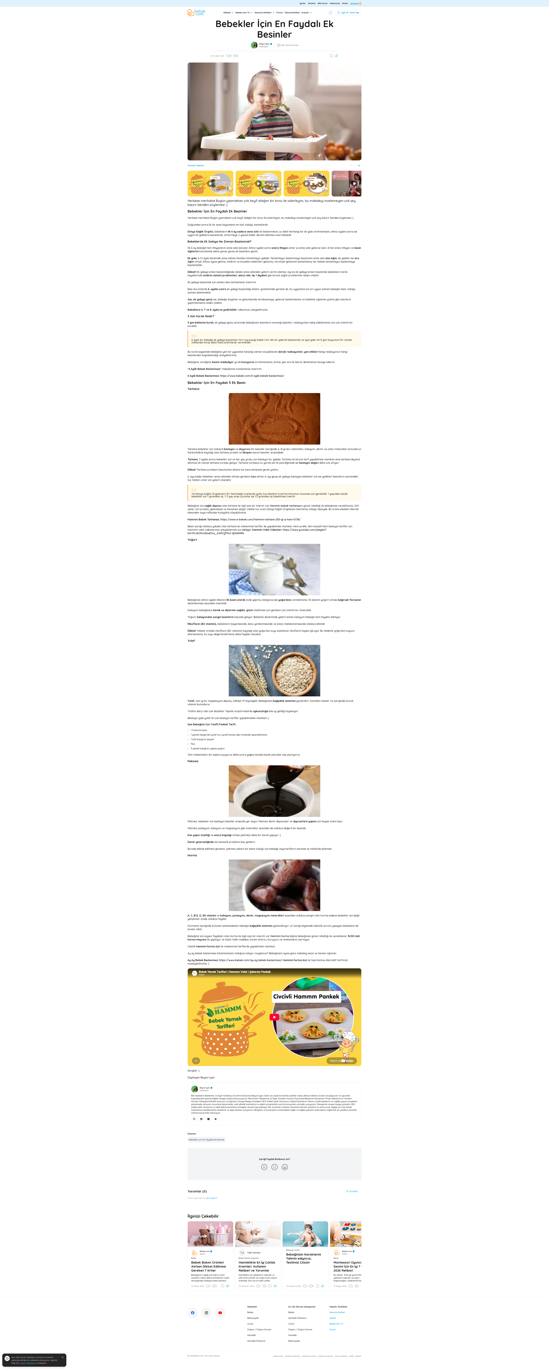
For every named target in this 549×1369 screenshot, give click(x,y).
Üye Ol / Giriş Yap (350, 12)
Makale (227, 12)
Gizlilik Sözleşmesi (292, 1356)
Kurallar (353, 1191)
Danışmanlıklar (292, 12)
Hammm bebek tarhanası (285, 505)
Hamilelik (251, 1335)
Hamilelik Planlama (256, 1341)
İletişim (345, 3)
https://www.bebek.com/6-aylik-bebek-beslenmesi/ (251, 375)
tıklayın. (246, 529)
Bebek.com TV (336, 1323)
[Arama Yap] (330, 12)
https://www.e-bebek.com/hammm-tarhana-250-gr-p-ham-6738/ (260, 519)
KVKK (351, 1356)
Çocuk (250, 1323)
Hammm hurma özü (282, 936)
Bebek (250, 1312)
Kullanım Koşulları (325, 1356)
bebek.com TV (242, 12)
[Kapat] (62, 1357)
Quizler (303, 3)
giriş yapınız (211, 1198)
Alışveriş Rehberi (263, 12)
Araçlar (305, 12)
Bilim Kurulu (323, 3)
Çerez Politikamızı (28, 1363)
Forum (279, 12)
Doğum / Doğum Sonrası (259, 1329)
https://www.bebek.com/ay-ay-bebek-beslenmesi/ (250, 960)
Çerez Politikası (341, 1356)
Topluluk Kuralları (309, 1356)
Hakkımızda (335, 3)
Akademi (312, 3)
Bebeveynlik (253, 1318)
